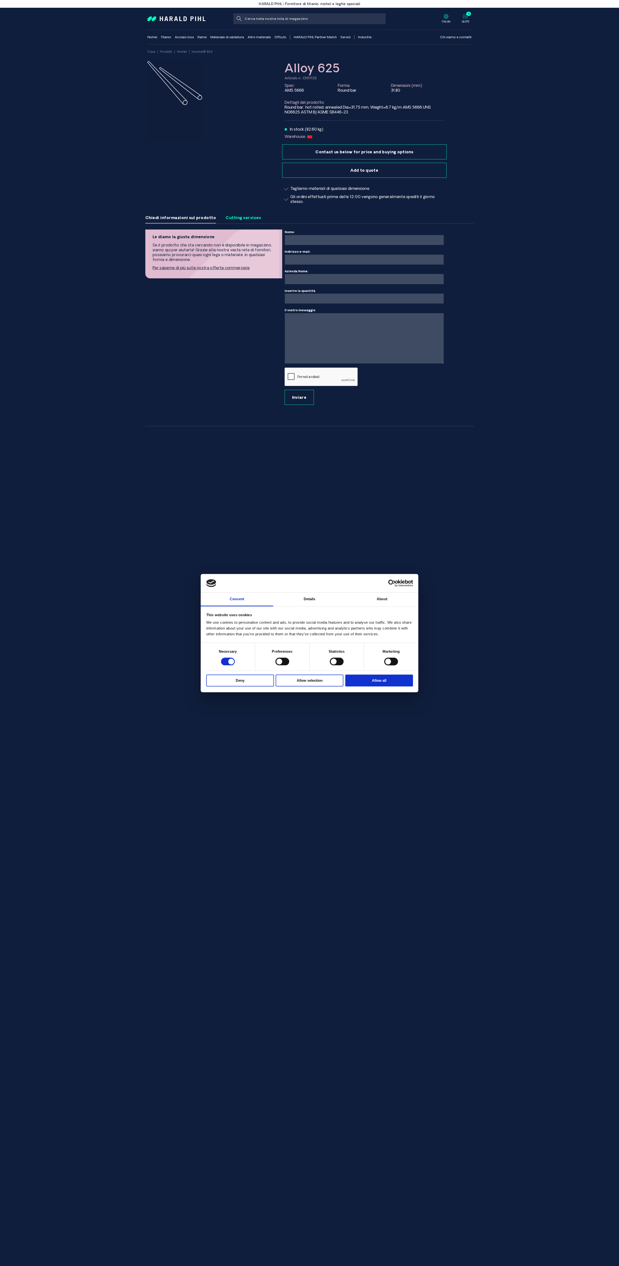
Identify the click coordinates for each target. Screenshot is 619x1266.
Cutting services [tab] (243, 217)
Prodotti (166, 51)
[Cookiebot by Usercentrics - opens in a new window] (392, 583)
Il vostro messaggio (300, 310)
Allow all (379, 681)
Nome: (290, 232)
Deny (240, 681)
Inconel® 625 (202, 51)
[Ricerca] (238, 18)
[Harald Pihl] (176, 18)
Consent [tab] (237, 599)
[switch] (282, 661)
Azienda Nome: (296, 271)
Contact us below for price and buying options (364, 152)
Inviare (299, 397)
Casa (151, 51)
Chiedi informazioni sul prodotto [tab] (180, 217)
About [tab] (382, 599)
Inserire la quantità (300, 290)
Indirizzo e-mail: (297, 251)
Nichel (182, 51)
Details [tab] (310, 599)
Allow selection (310, 681)
